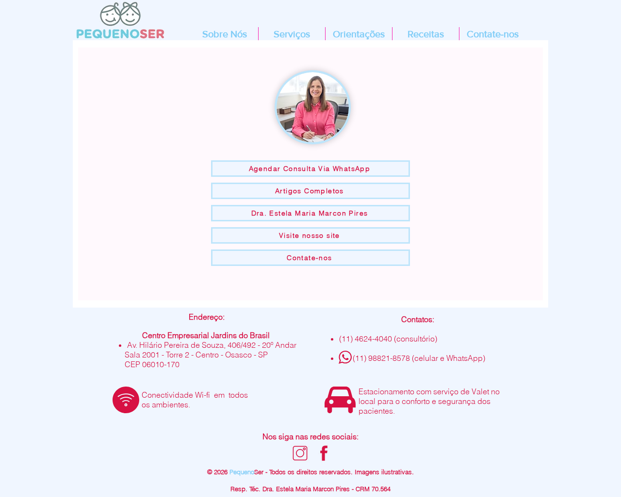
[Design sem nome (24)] (323, 453)
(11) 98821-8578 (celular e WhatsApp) (419, 358)
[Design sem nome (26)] (300, 453)
